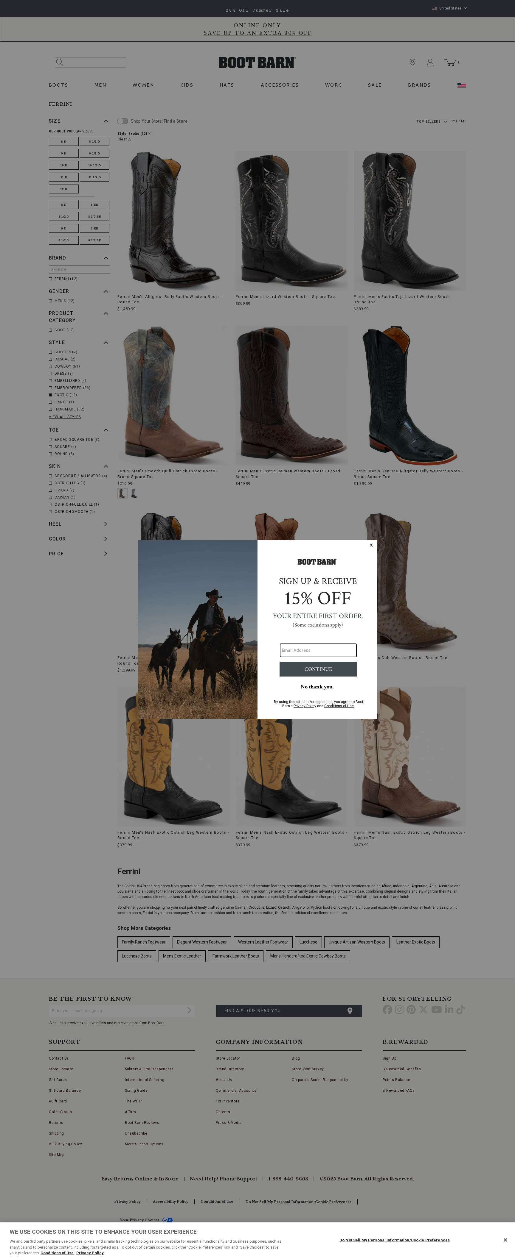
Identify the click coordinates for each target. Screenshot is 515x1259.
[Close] (505, 1239)
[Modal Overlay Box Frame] (257, 629)
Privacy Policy (90, 1253)
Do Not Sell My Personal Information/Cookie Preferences (394, 1240)
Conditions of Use (57, 1253)
